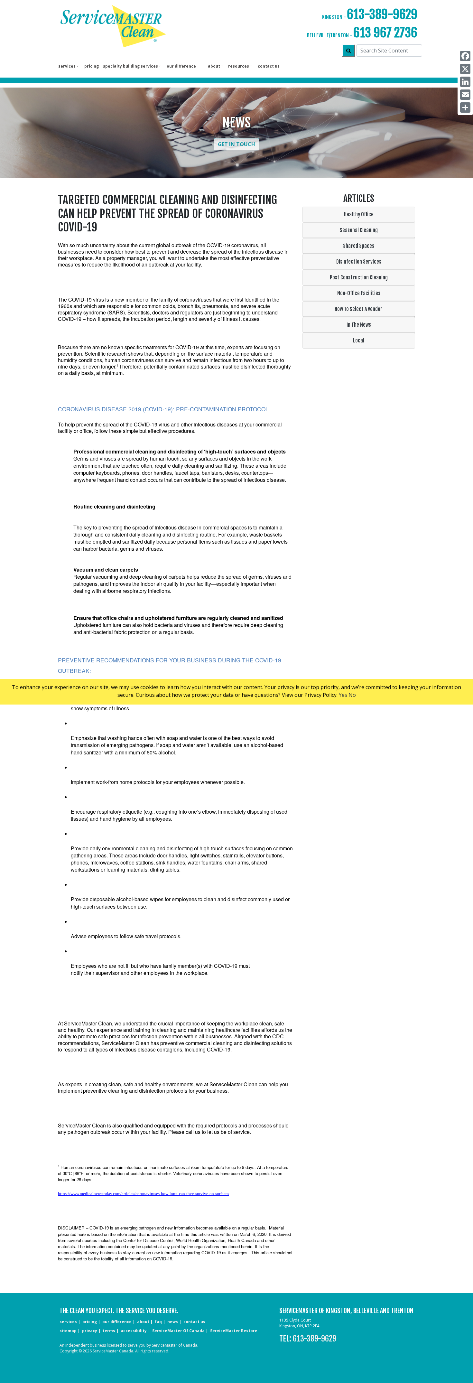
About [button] (214, 66)
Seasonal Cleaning (359, 230)
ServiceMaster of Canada (178, 1330)
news (172, 1321)
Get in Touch (236, 144)
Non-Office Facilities (358, 293)
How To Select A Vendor (359, 309)
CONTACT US (194, 1321)
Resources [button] (238, 66)
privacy (89, 1330)
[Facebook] (465, 56)
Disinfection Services (358, 261)
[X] (465, 68)
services (68, 1321)
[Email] (465, 94)
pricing (91, 66)
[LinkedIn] (465, 81)
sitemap (68, 1330)
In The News (359, 325)
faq (158, 1321)
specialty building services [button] (130, 66)
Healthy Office (359, 214)
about (143, 1321)
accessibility (134, 1330)
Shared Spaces (358, 246)
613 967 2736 (385, 32)
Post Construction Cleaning (359, 277)
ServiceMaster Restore (233, 1330)
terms (109, 1330)
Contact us (269, 66)
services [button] (67, 66)
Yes (343, 694)
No (352, 694)
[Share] (465, 107)
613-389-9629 (382, 14)
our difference (181, 66)
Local (358, 340)
